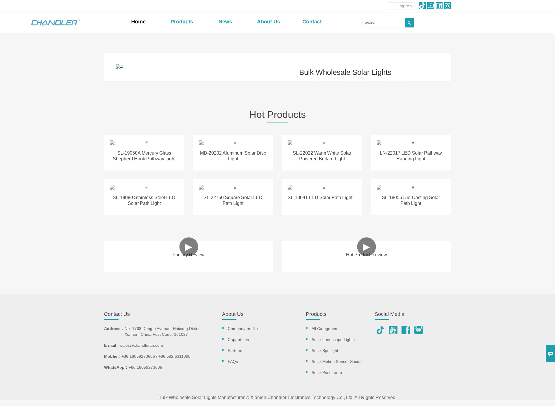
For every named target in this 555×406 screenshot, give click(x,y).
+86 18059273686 (145, 367)
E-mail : (111, 345)
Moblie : (112, 356)
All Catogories (324, 328)
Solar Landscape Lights (333, 339)
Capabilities (238, 339)
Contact (312, 22)
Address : (113, 328)
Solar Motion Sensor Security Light (343, 361)
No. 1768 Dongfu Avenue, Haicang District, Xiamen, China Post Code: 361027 (164, 331)
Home (138, 22)
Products (182, 22)
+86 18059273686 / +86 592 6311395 (155, 356)
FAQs (233, 361)
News (225, 22)
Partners (235, 350)
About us (268, 22)
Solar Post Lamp (327, 372)
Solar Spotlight (325, 350)
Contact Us (117, 314)
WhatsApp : (115, 367)
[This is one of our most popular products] (144, 142)
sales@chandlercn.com (141, 345)
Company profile (243, 328)
